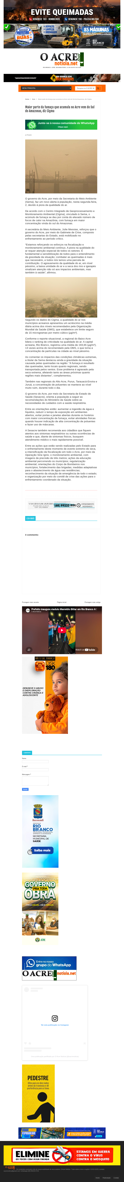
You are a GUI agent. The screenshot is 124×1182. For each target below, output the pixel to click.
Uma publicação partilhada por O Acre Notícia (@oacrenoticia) (55, 1056)
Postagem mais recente (30, 602)
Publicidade (107, 1178)
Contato (116, 1178)
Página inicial (61, 602)
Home (98, 1178)
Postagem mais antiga (92, 602)
